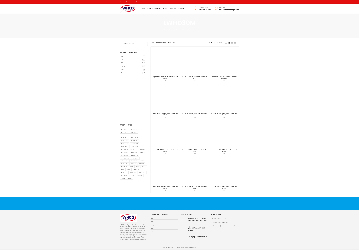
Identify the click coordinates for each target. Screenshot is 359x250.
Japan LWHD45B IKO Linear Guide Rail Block (165, 77)
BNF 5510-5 (134, 132)
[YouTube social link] (236, 2)
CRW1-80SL (134, 152)
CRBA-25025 (134, 140)
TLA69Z (130, 178)
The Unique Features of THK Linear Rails (197, 237)
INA (122, 73)
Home (152, 42)
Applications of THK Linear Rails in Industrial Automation (198, 219)
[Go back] (161, 23)
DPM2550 (133, 163)
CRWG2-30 (142, 152)
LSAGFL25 (124, 166)
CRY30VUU (143, 161)
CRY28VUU (134, 161)
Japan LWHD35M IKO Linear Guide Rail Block (194, 151)
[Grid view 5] (235, 43)
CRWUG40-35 (134, 155)
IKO (122, 63)
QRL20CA (124, 175)
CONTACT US (219, 203)
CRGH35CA (133, 149)
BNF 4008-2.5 (124, 132)
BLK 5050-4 (124, 129)
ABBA (122, 69)
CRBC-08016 (124, 146)
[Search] (189, 9)
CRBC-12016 (134, 146)
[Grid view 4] (232, 43)
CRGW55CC (124, 152)
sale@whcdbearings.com (229, 10)
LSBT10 (144, 166)
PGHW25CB (142, 172)
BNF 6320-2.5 (124, 138)
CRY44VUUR (124, 163)
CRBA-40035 (124, 143)
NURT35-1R (136, 169)
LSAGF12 (141, 163)
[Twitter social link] (231, 2)
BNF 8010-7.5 (124, 135)
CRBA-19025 (124, 140)
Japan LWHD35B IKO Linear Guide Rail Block (165, 114)
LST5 (122, 169)
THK (122, 59)
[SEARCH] (145, 44)
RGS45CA (139, 175)
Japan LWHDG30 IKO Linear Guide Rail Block (194, 114)
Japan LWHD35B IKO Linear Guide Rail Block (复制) (224, 77)
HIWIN (123, 66)
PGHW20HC (133, 172)
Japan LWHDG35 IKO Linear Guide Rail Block (194, 77)
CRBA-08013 (134, 138)
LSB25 (131, 166)
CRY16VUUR (134, 158)
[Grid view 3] (229, 43)
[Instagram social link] (233, 2)
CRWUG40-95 (125, 158)
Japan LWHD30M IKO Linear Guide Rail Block (224, 114)
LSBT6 (137, 166)
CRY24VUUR (124, 161)
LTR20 (128, 169)
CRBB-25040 (134, 143)
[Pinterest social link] (238, 2)
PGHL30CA (124, 172)
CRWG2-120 (124, 155)
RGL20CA (131, 175)
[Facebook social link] (229, 2)
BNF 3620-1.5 (133, 129)
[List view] (226, 43)
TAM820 (123, 178)
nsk (122, 56)
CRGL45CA (142, 149)
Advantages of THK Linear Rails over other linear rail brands (197, 229)
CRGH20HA (124, 149)
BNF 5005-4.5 (134, 135)
